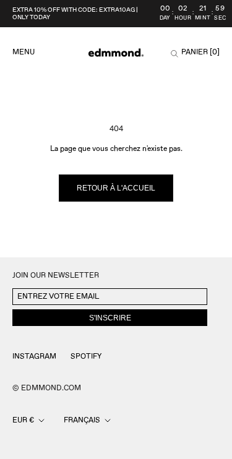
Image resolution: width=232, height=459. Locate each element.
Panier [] (200, 52)
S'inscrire (110, 318)
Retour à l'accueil (116, 188)
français (82, 420)
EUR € (23, 420)
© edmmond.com (46, 388)
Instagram (34, 356)
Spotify (86, 356)
